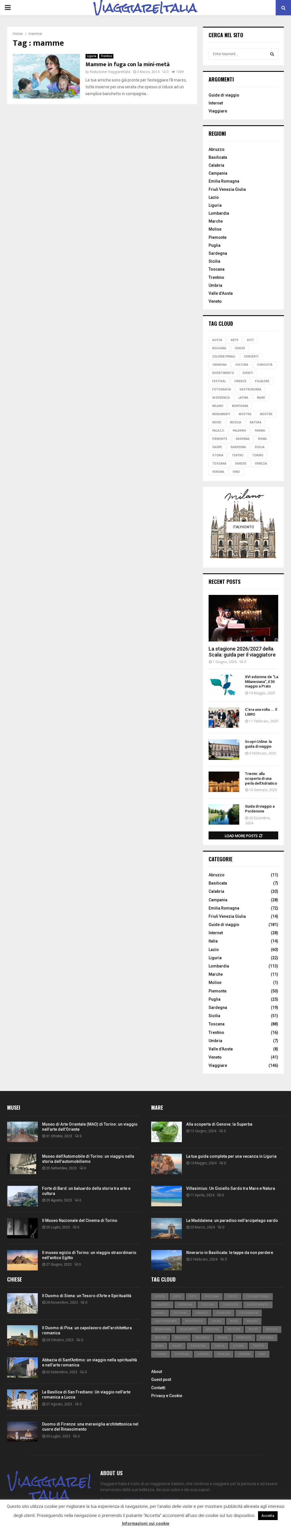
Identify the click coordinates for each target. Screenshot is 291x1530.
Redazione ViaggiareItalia (110, 72)
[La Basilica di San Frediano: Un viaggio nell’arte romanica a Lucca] (22, 1399)
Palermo (239, 430)
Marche (216, 221)
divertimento (223, 373)
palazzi (218, 430)
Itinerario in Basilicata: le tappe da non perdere (229, 1252)
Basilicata (218, 157)
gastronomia (250, 389)
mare (261, 397)
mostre (266, 414)
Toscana (217, 269)
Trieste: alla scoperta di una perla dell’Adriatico (261, 778)
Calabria (216, 165)
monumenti (221, 414)
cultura (241, 364)
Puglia (215, 245)
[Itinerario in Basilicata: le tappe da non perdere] (166, 1260)
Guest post (161, 1379)
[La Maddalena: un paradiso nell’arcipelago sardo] (166, 1228)
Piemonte (217, 237)
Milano (217, 405)
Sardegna (218, 253)
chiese (240, 348)
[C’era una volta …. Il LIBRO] (224, 717)
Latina (243, 397)
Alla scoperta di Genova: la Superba (219, 1124)
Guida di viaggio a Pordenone (260, 808)
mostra (245, 414)
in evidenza (221, 397)
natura (255, 422)
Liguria (91, 56)
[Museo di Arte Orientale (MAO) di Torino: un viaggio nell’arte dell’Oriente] (22, 1132)
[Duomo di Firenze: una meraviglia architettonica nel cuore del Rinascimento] (22, 1432)
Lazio (214, 197)
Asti (250, 340)
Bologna (219, 348)
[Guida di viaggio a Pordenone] (224, 814)
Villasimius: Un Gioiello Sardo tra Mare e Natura (230, 1188)
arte (234, 340)
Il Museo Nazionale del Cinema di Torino (79, 1220)
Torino (257, 455)
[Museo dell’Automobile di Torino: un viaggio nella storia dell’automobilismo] (22, 1164)
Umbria (215, 285)
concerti (251, 356)
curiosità (265, 364)
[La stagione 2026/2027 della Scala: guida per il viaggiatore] (243, 618)
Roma (262, 438)
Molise (215, 229)
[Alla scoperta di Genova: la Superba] (166, 1132)
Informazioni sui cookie (145, 1523)
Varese (240, 463)
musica (235, 422)
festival (219, 381)
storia (217, 455)
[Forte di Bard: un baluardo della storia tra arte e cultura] (22, 1196)
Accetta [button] (267, 1516)
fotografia (221, 389)
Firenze (240, 381)
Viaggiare (218, 111)
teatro (238, 455)
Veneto (215, 301)
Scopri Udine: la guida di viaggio (258, 744)
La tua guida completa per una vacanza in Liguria (231, 1156)
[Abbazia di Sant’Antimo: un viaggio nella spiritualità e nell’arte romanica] (22, 1367)
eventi (248, 373)
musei (216, 422)
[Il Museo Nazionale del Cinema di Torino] (22, 1228)
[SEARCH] (272, 54)
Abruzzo (217, 149)
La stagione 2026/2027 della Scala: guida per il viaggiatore (242, 652)
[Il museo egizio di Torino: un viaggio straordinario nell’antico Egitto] (22, 1260)
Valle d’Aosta (221, 293)
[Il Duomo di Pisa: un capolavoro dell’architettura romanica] (22, 1335)
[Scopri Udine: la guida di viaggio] (224, 749)
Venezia (261, 463)
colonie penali (223, 356)
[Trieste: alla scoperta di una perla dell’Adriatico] (224, 782)
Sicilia (214, 261)
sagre (217, 447)
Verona (218, 471)
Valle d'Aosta (221, 1049)
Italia (213, 941)
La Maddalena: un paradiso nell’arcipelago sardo (232, 1220)
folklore (262, 381)
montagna (240, 405)
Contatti (158, 1387)
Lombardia (219, 213)
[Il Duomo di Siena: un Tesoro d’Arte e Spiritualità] (22, 1303)
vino (236, 471)
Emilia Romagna (224, 181)
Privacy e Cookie (166, 1395)
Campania (218, 173)
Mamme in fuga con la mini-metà (128, 64)
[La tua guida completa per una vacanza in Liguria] (166, 1164)
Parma (260, 430)
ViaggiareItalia (145, 8)
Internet (216, 103)
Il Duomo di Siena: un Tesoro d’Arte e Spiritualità (86, 1295)
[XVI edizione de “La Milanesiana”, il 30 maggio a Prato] (224, 685)
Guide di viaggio (224, 95)
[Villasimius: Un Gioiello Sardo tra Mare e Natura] (166, 1196)
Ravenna (243, 438)
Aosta (217, 340)
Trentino (106, 56)
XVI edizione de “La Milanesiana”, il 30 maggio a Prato (261, 682)
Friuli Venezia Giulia (227, 189)
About (156, 1371)
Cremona (219, 364)
